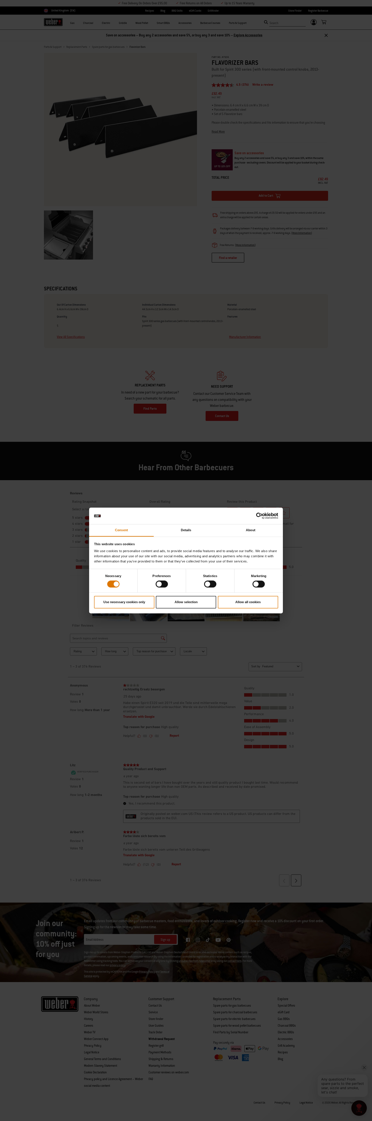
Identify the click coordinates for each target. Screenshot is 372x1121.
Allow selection (186, 602)
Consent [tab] (121, 530)
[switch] (162, 584)
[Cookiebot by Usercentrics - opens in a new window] (259, 516)
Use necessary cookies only (124, 602)
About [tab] (250, 530)
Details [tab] (186, 530)
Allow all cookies (248, 602)
